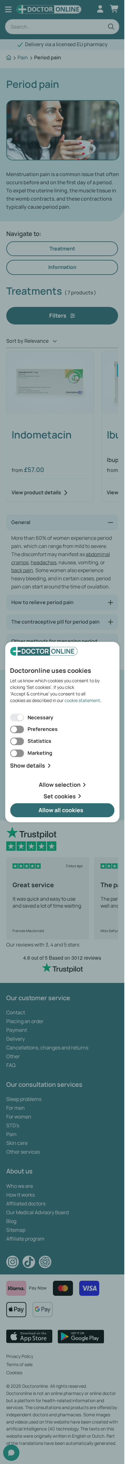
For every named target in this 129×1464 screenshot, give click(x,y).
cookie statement (82, 700)
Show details (27, 765)
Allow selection (59, 784)
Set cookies (60, 796)
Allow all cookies (61, 810)
